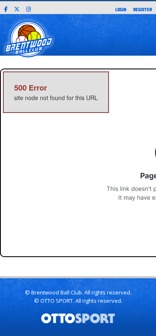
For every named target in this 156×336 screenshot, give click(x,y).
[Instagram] (28, 8)
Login (120, 9)
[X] (17, 8)
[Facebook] (5, 8)
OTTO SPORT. (57, 300)
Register (142, 9)
